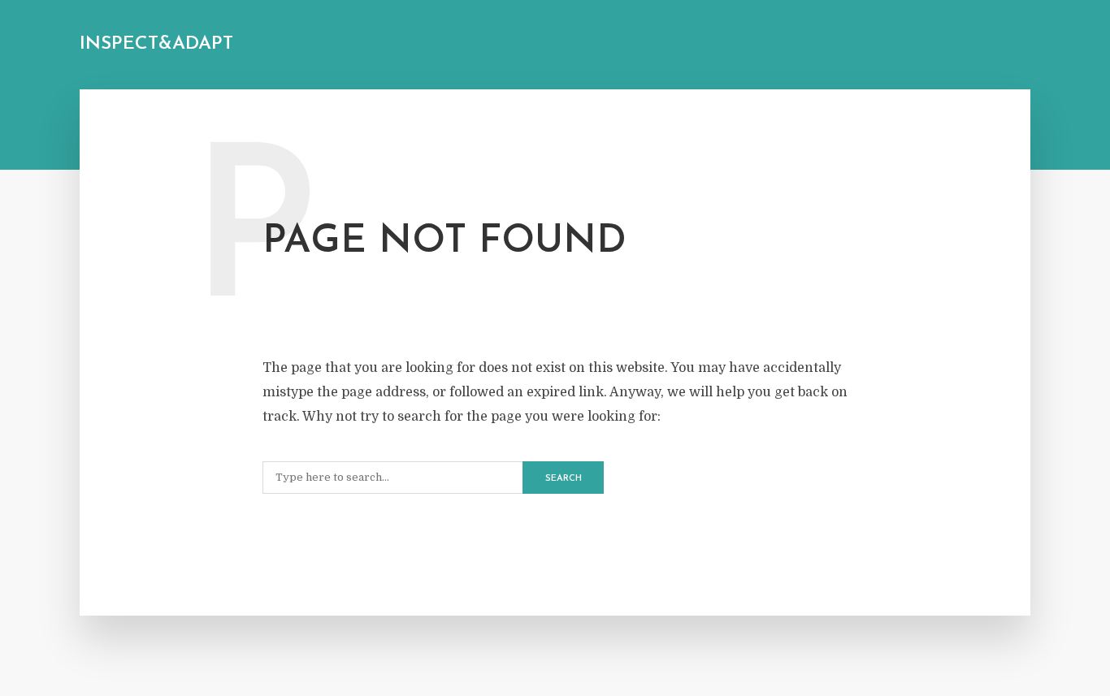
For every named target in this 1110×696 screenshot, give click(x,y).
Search (563, 478)
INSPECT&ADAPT (156, 44)
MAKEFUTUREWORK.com (415, 45)
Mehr (323, 45)
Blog (274, 45)
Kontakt (517, 45)
